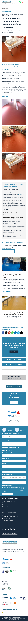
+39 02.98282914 (7, 518)
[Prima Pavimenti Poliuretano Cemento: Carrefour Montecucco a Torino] (14, 264)
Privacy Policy (17, 618)
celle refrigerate (11, 14)
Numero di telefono (7, 469)
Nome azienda (6, 458)
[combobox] (13, 371)
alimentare (4, 14)
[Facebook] (9, 529)
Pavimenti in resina (6, 11)
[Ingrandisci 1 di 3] (24, 100)
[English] (22, 2)
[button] (3, 332)
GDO (16, 14)
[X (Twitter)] (14, 529)
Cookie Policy (23, 618)
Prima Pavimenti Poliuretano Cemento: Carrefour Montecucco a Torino (14, 276)
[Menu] (25, 2)
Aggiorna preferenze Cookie (14, 619)
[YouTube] (6, 529)
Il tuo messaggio (6, 440)
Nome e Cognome (7, 452)
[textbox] (13, 436)
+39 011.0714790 (7, 504)
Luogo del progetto (7, 474)
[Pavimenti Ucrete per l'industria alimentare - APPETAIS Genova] (14, 303)
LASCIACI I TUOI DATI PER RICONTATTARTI (10, 449)
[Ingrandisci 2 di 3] (24, 127)
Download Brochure (9, 251)
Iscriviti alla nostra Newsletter (9, 533)
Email (4, 463)
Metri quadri (5, 480)
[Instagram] (11, 529)
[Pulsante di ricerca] (25, 371)
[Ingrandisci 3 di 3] (24, 155)
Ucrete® (8, 15)
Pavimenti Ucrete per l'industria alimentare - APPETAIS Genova (13, 313)
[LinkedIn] (3, 529)
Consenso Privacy (7, 485)
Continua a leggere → (7, 291)
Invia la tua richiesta (7, 493)
